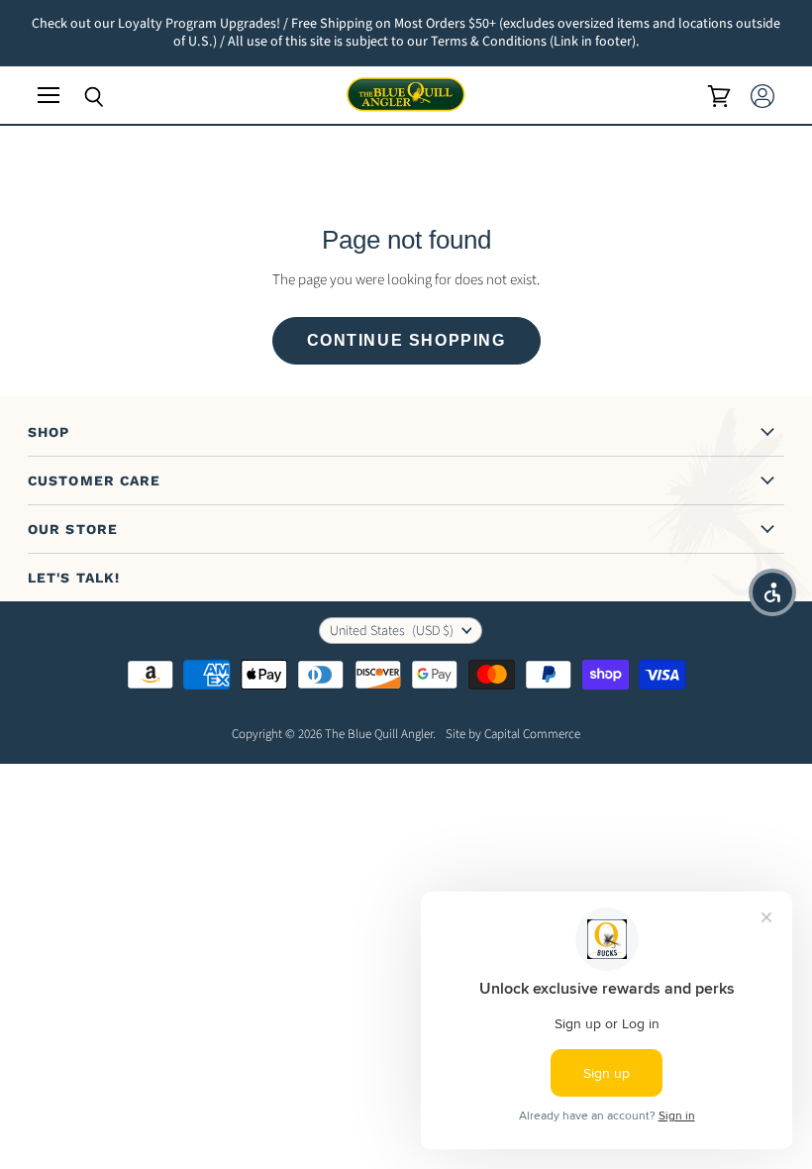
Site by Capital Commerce (513, 734)
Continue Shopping (406, 340)
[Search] (79, 97)
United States (392, 631)
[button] (772, 592)
